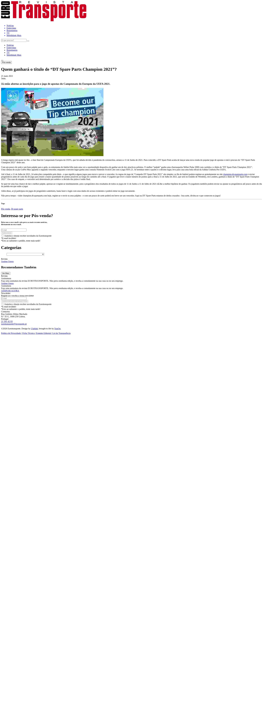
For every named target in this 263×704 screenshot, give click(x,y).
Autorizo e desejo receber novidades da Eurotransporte (28, 236)
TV (8, 52)
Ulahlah (34, 328)
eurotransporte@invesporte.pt (14, 324)
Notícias (10, 45)
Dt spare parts (17, 209)
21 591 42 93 (7, 321)
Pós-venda (6, 62)
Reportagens (12, 50)
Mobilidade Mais (14, 55)
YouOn (57, 328)
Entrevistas (11, 47)
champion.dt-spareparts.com (235, 174)
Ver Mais (5, 273)
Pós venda (5, 209)
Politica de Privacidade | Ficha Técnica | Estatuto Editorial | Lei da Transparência (36, 333)
